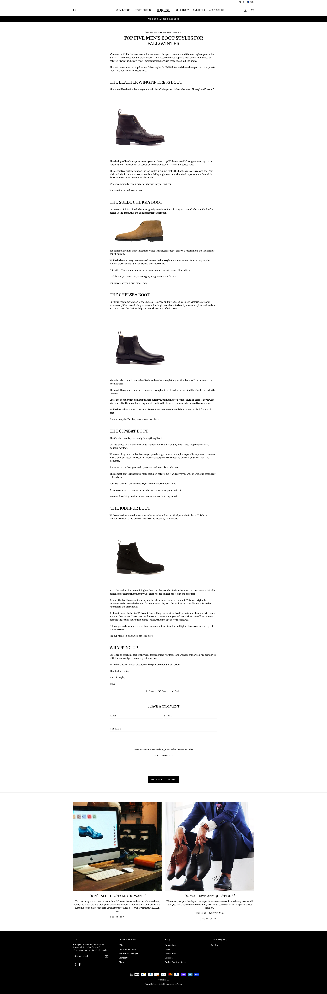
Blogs (121, 962)
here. (145, 283)
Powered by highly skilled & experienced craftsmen (163, 984)
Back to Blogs (165, 779)
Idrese (164, 10)
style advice (167, 32)
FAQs (121, 945)
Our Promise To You (127, 949)
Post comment (163, 755)
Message (115, 729)
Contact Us (124, 958)
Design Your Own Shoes (175, 962)
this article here (170, 467)
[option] (163, 19)
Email (168, 716)
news (160, 32)
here (140, 190)
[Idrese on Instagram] (74, 964)
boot (147, 32)
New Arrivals (170, 945)
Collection (123, 10)
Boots (167, 949)
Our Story (182, 10)
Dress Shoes (170, 953)
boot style (153, 32)
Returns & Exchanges (128, 953)
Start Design (143, 10)
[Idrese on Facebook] (79, 964)
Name (113, 716)
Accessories (216, 10)
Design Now (117, 917)
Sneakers (199, 10)
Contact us (209, 919)
